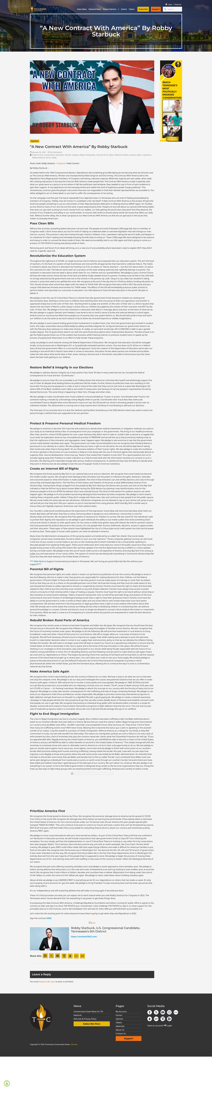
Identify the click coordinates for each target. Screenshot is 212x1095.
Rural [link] (48, 157)
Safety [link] (54, 157)
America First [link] (37, 155)
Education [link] (60, 155)
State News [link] (82, 9)
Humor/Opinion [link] (109, 9)
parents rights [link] (135, 155)
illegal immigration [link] (87, 155)
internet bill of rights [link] (104, 155)
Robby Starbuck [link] (38, 157)
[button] (45, 955)
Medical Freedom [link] (121, 155)
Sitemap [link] (74, 1044)
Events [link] (124, 9)
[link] (7, 1083)
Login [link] (52, 981)
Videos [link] (131, 9)
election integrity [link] (72, 155)
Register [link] (43, 981)
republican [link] (146, 155)
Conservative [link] (49, 155)
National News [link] (95, 9)
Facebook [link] (61, 163)
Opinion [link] (34, 141)
